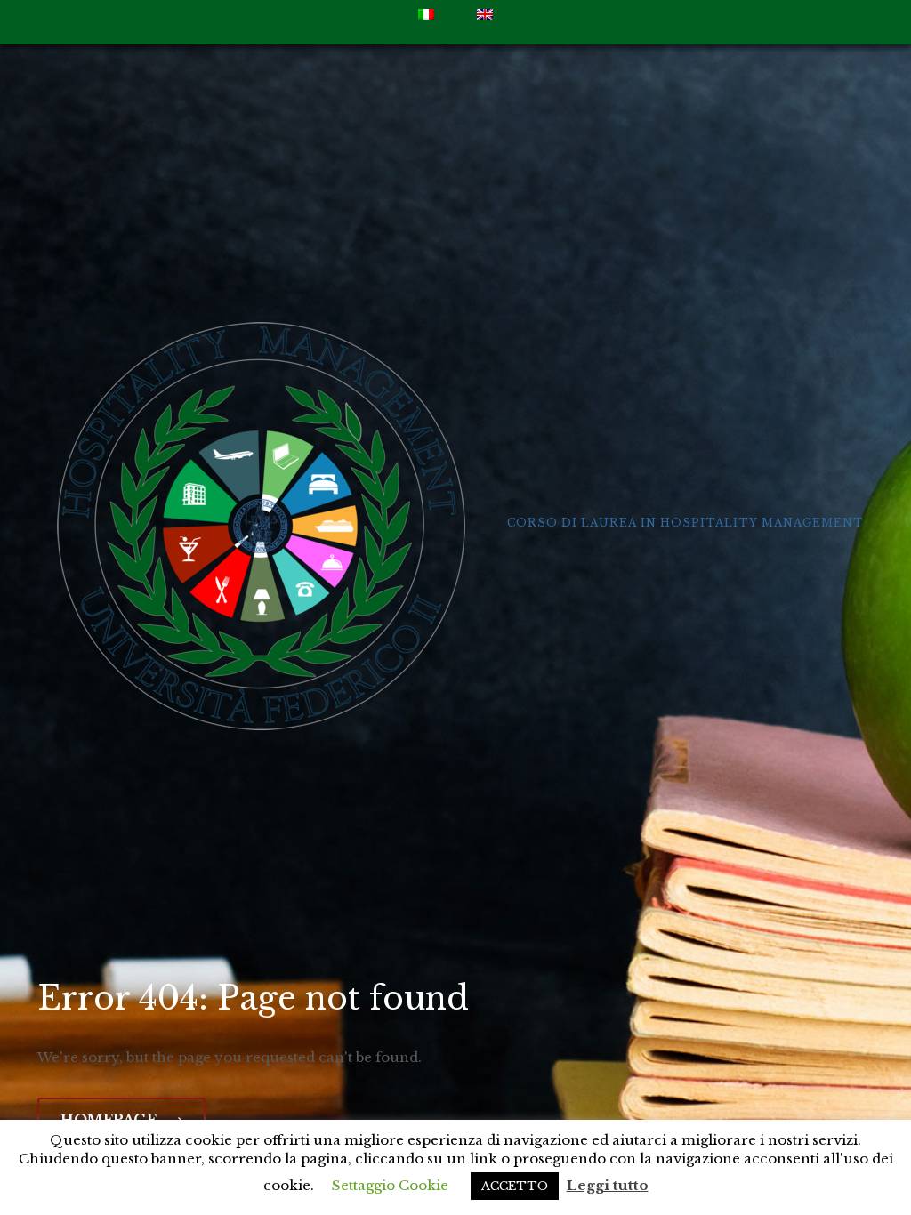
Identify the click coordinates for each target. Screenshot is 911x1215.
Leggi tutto (608, 1185)
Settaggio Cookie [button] (390, 1185)
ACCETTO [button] (514, 1186)
